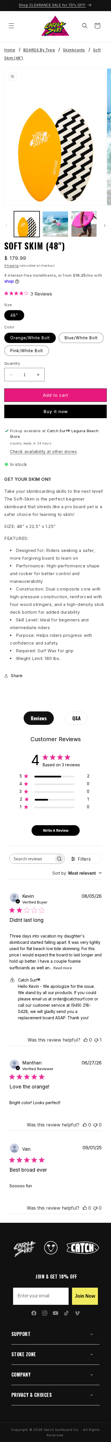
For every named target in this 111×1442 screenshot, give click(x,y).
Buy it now (56, 411)
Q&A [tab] (76, 718)
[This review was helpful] (86, 1040)
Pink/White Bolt (26, 350)
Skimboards (74, 50)
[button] (11, 25)
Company (20, 1374)
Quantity (12, 363)
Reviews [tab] (39, 718)
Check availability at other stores (43, 451)
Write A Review (56, 830)
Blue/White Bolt (81, 337)
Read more (63, 967)
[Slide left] (6, 225)
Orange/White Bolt (30, 337)
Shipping (11, 265)
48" (14, 315)
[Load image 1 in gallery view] (27, 224)
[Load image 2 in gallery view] (55, 224)
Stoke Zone (23, 1354)
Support (20, 1334)
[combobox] (77, 873)
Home (9, 50)
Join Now (85, 1296)
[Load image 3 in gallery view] (84, 224)
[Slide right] (104, 225)
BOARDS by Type (39, 50)
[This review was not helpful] (96, 1040)
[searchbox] (32, 858)
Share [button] (17, 675)
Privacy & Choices (31, 1394)
